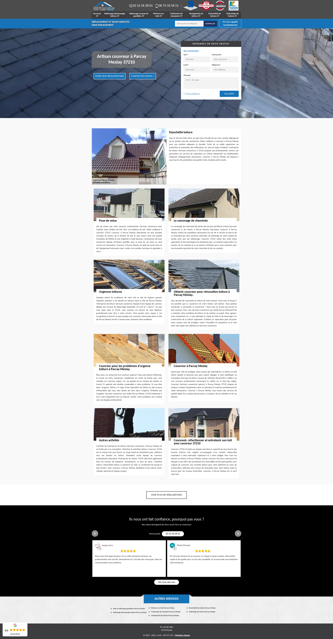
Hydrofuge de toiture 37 (232, 15)
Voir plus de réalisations (166, 495)
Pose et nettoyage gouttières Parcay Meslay (129, 609)
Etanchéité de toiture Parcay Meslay (202, 608)
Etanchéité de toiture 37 (215, 15)
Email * (186, 65)
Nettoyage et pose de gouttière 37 (138, 15)
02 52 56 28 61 (143, 6)
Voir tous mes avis (166, 582)
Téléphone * (216, 65)
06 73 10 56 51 (169, 6)
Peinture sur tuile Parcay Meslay (162, 608)
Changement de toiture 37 (196, 15)
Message (187, 75)
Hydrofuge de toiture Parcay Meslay (202, 612)
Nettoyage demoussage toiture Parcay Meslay (130, 612)
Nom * (186, 55)
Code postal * (217, 55)
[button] (95, 533)
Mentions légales (182, 635)
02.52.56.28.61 (173, 534)
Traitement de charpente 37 (176, 15)
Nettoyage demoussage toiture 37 (114, 15)
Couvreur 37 (97, 15)
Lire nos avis (15, 634)
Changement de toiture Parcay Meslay (165, 616)
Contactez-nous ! (142, 76)
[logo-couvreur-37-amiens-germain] (104, 6)
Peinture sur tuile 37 (158, 15)
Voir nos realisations (109, 76)
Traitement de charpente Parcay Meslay (165, 612)
